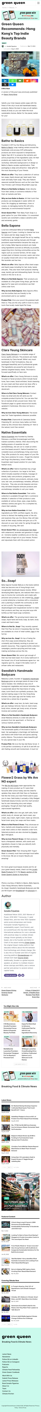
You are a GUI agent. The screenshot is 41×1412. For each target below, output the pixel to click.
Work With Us (7, 1376)
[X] (5, 84)
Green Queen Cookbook (10, 1372)
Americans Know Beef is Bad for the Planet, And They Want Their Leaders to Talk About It (24, 1308)
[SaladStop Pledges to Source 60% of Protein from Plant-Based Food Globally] (5, 1119)
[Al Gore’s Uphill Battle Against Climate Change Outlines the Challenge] (5, 1318)
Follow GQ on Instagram (10, 1362)
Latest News (6, 1354)
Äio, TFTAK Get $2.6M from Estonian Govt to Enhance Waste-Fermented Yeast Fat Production (25, 1127)
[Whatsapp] (12, 80)
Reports (5, 1367)
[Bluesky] (12, 84)
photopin (31, 891)
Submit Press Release (10, 1378)
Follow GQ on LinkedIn (10, 1359)
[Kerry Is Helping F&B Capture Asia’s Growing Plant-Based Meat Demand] (5, 1271)
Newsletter (6, 1357)
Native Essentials (7, 437)
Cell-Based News (27, 1012)
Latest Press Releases (10, 1381)
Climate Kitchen (8, 1394)
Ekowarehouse (23, 955)
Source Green (23, 958)
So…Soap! (35, 598)
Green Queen (30, 943)
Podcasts (5, 1364)
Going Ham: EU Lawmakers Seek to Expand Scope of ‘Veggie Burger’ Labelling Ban (23, 1159)
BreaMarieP (20, 891)
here (3, 284)
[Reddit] (27, 80)
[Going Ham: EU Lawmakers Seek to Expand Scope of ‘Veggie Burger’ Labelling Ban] (5, 1159)
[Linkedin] (5, 80)
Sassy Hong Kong (10, 94)
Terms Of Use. (22, 1407)
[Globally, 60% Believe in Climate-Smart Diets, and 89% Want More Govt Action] (5, 1299)
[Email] (19, 80)
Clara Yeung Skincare (9, 354)
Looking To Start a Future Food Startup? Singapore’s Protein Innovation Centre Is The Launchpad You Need (25, 1237)
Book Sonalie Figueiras (10, 1383)
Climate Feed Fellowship (11, 1370)
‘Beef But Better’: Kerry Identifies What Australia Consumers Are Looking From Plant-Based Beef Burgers (24, 1261)
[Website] (19, 975)
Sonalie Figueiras (11, 911)
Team (4, 1388)
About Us (5, 1386)
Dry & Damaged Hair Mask (27, 530)
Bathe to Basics (7, 147)
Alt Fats (6, 1012)
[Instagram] (34, 80)
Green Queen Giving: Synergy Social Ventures (8, 992)
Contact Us (6, 1391)
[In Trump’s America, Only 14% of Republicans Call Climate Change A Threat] (5, 1288)
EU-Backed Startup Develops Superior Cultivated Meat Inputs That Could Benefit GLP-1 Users (24, 1108)
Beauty (4, 43)
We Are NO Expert (12, 786)
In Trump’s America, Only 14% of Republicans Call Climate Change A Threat (23, 1288)
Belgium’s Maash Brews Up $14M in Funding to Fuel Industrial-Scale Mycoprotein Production (23, 1138)
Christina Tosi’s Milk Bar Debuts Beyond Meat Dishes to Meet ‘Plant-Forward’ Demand (24, 1148)
